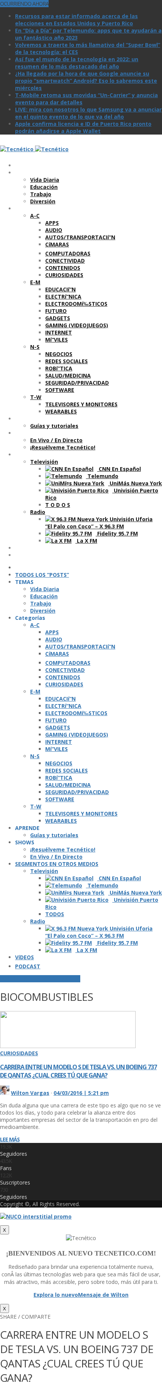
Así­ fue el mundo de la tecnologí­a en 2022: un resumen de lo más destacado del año (76, 63)
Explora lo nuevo (56, 1294)
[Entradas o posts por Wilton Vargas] (4, 1092)
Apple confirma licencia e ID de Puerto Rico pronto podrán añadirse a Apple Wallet (83, 127)
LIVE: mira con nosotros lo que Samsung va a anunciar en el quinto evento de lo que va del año (88, 113)
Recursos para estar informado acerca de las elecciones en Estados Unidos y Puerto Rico (76, 19)
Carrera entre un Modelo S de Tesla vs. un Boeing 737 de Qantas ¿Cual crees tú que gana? (78, 1071)
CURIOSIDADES (19, 1053)
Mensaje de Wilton (103, 1294)
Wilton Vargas (30, 1092)
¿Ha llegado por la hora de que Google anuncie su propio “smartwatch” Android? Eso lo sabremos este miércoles (86, 80)
